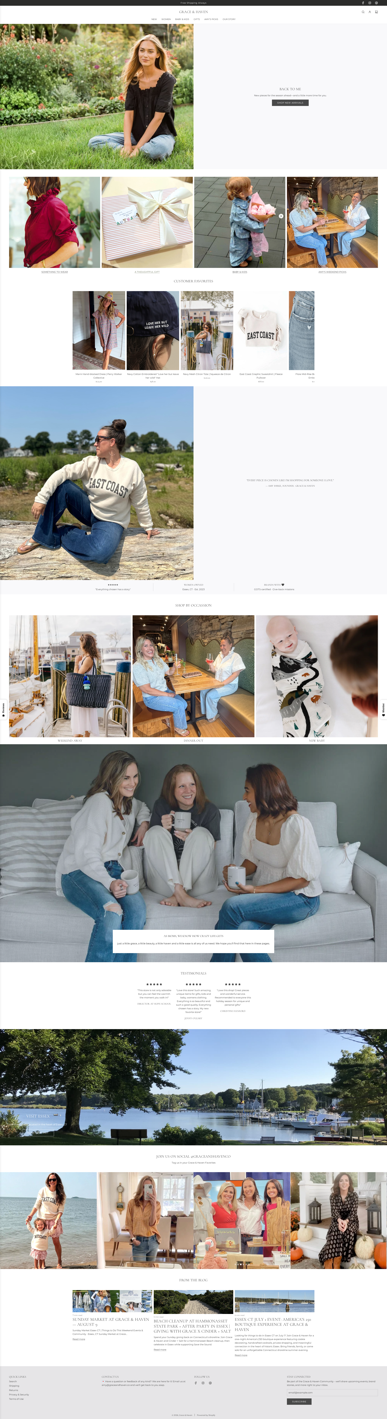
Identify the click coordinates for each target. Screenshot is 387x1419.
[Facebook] (363, 2)
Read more (79, 1339)
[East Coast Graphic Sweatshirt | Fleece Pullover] (261, 330)
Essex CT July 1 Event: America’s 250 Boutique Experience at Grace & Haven (273, 1324)
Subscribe (299, 1401)
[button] (76, 337)
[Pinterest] (376, 2)
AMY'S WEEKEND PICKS (332, 271)
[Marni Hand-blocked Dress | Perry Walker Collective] (99, 330)
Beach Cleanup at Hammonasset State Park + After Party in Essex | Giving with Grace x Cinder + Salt (192, 1326)
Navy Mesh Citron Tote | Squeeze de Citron (207, 374)
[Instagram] (369, 2)
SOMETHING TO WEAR (54, 271)
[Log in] (369, 12)
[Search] (363, 12)
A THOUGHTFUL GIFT (147, 271)
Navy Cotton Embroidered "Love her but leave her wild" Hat (153, 376)
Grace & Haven (193, 12)
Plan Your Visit (38, 1132)
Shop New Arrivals (290, 102)
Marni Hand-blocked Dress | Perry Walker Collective (99, 376)
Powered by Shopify (206, 1415)
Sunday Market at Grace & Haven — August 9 (111, 1322)
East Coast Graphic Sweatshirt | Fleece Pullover (261, 376)
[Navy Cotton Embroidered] (153, 330)
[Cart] (376, 12)
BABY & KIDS (240, 271)
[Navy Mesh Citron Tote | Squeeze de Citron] (207, 330)
